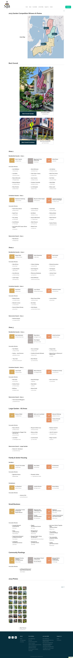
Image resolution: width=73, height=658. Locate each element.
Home (27, 6)
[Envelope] (16, 637)
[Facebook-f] (9, 637)
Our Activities (35, 6)
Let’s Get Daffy (40, 6)
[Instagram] (13, 637)
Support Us (47, 6)
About (30, 6)
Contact (51, 6)
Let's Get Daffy (46, 636)
